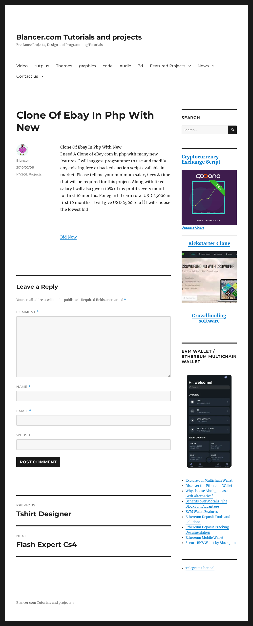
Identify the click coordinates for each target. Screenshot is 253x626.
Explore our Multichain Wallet (209, 480)
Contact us (27, 76)
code (108, 66)
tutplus (42, 66)
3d (140, 66)
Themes (64, 66)
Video (22, 66)
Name (23, 387)
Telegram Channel (200, 568)
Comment (27, 312)
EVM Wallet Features (202, 512)
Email (23, 411)
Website (24, 435)
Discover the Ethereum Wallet (209, 486)
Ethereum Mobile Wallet (204, 538)
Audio (125, 66)
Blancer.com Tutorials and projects (79, 37)
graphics (87, 66)
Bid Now (68, 237)
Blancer (22, 160)
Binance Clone (193, 227)
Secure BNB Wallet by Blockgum (211, 543)
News (203, 66)
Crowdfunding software (209, 318)
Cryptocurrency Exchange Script (201, 159)
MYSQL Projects (29, 174)
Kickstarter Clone (209, 243)
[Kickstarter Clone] (209, 277)
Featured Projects (167, 66)
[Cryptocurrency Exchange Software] (209, 197)
